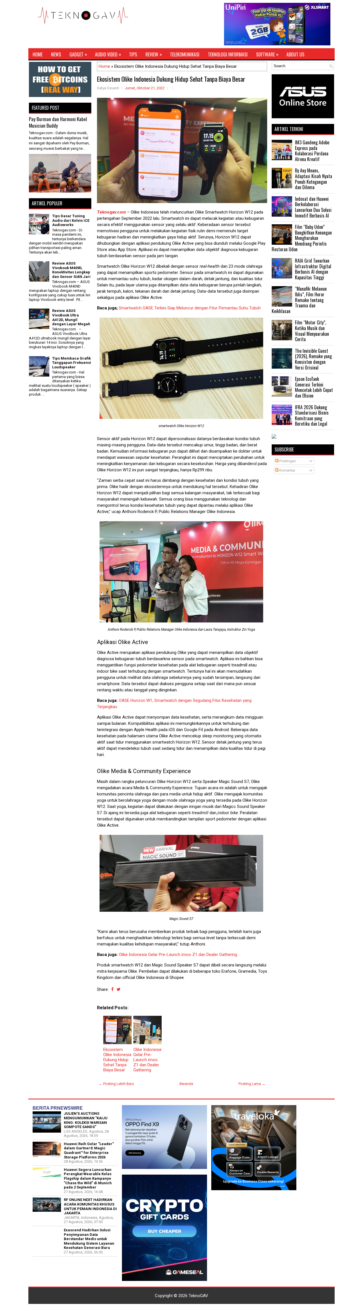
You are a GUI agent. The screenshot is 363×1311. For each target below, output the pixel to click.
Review (153, 54)
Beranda (186, 1084)
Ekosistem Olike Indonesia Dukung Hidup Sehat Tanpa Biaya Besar (171, 78)
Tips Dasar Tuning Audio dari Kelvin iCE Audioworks (70, 220)
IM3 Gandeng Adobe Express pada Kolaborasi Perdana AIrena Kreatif (312, 150)
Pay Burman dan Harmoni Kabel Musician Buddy (58, 122)
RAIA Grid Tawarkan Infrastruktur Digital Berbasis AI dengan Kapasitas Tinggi (313, 269)
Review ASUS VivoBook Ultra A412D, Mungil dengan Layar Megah (71, 317)
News (56, 54)
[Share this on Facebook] (112, 989)
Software (267, 54)
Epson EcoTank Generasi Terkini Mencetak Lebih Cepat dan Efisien (314, 387)
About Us (295, 54)
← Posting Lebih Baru (116, 1084)
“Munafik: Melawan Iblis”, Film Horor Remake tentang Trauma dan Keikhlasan (299, 299)
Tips (133, 54)
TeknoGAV (198, 1295)
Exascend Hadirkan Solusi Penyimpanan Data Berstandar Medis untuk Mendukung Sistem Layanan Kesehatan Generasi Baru (89, 1239)
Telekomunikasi (184, 54)
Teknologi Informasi (228, 54)
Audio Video (108, 54)
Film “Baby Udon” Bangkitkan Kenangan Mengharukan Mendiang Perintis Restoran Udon (302, 237)
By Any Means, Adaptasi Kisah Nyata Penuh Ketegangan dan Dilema (313, 179)
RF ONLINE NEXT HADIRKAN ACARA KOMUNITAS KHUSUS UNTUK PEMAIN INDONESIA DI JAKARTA (90, 1206)
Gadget (78, 54)
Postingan (287, 461)
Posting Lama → (252, 1084)
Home (38, 54)
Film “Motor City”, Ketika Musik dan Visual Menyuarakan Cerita (312, 331)
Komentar (286, 470)
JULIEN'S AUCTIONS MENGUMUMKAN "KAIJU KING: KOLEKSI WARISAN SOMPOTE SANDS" (85, 1120)
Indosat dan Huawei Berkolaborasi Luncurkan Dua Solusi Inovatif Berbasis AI (313, 207)
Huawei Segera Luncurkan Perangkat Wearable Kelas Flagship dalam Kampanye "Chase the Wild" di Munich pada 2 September (88, 1178)
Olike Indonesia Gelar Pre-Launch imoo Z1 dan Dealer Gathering (178, 954)
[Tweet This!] (118, 989)
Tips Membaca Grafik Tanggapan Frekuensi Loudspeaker (71, 362)
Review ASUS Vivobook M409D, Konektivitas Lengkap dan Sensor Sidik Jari (71, 270)
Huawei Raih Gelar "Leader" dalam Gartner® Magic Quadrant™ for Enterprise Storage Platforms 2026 (89, 1150)
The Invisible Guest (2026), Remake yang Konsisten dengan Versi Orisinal (313, 359)
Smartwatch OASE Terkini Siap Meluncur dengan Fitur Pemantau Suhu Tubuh (190, 308)
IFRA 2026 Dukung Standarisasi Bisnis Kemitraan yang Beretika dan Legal (312, 415)
